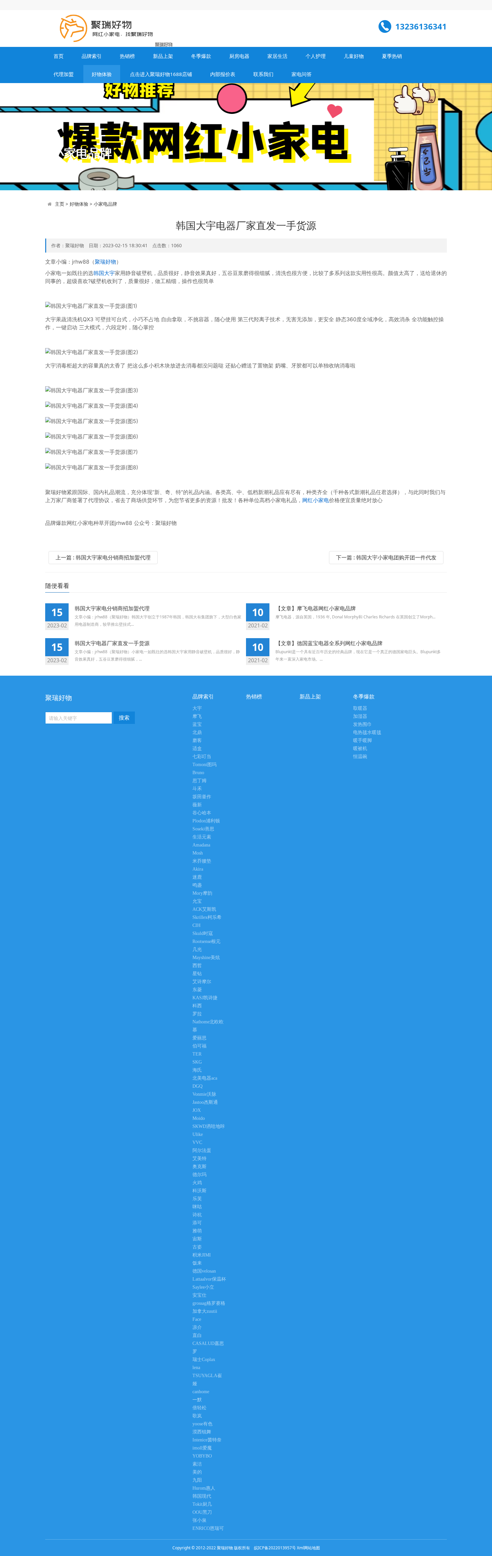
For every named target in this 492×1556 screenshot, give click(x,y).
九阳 (197, 1480)
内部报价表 (222, 74)
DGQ (197, 1086)
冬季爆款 (201, 56)
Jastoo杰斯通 (205, 1102)
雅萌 (197, 1230)
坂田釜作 (201, 796)
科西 (197, 1005)
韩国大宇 (104, 273)
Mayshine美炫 (206, 957)
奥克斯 (199, 1166)
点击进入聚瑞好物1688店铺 (161, 74)
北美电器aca (204, 1078)
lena (196, 1367)
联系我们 (263, 74)
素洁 (197, 1464)
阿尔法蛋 (201, 1150)
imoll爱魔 (202, 1447)
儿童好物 (354, 56)
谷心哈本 (201, 812)
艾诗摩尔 (201, 981)
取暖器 (360, 708)
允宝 (197, 901)
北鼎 (197, 732)
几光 (197, 949)
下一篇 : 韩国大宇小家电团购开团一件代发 (386, 557)
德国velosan (204, 1271)
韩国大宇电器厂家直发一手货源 (112, 643)
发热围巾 (362, 724)
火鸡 (197, 1182)
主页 (59, 204)
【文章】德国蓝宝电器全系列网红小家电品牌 (329, 643)
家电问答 (302, 74)
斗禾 (197, 788)
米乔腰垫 (201, 861)
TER (196, 1054)
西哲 (197, 965)
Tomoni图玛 (204, 764)
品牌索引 (92, 56)
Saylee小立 (203, 1287)
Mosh (197, 853)
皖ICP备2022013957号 (275, 1548)
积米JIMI (201, 1255)
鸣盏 (197, 885)
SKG (197, 1062)
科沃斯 (199, 1190)
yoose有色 (202, 1423)
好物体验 (102, 74)
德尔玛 (199, 1174)
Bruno (198, 772)
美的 (197, 1472)
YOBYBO (202, 1456)
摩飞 (197, 716)
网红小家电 (315, 500)
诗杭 (197, 1214)
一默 (197, 1399)
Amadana (201, 845)
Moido (198, 1118)
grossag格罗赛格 (208, 1303)
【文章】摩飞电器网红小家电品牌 (315, 608)
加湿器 (360, 716)
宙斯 (197, 1238)
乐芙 (197, 1198)
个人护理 (316, 56)
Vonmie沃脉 (204, 1094)
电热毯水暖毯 (367, 732)
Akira (197, 869)
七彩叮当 (201, 756)
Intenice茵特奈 (207, 1439)
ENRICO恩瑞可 (208, 1528)
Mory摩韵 (202, 893)
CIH (196, 925)
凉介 (197, 1327)
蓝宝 (197, 724)
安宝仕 (199, 1295)
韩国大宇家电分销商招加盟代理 (112, 608)
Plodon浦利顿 (206, 820)
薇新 (197, 804)
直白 (197, 1335)
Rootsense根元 (206, 941)
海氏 (197, 1070)
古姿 (197, 1246)
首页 (59, 56)
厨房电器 (239, 56)
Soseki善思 (203, 828)
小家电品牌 (105, 204)
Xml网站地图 (308, 1548)
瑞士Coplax (203, 1359)
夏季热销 (392, 56)
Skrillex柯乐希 (207, 917)
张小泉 (199, 1520)
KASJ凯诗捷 (205, 997)
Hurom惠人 (203, 1488)
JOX (196, 1110)
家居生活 (277, 56)
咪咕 (197, 1206)
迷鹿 (197, 877)
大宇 (197, 708)
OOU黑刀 (202, 1512)
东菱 (197, 989)
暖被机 (360, 748)
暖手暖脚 (362, 740)
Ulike (197, 1134)
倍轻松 (199, 1407)
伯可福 (199, 1045)
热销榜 (127, 56)
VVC (197, 1142)
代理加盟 (64, 74)
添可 (197, 1222)
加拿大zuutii (204, 1311)
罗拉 (197, 1013)
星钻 (197, 973)
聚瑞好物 (105, 261)
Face (196, 1319)
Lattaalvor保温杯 (209, 1279)
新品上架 (163, 56)
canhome (200, 1391)
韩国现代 (201, 1496)
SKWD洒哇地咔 (208, 1126)
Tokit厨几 (202, 1504)
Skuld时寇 (202, 933)
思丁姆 (199, 780)
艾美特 (199, 1158)
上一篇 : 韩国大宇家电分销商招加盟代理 (103, 557)
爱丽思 (199, 1037)
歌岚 (197, 1415)
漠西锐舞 (201, 1431)
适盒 (197, 748)
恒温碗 (360, 756)
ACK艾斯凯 (204, 909)
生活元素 (201, 836)
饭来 (197, 1263)
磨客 (197, 740)
